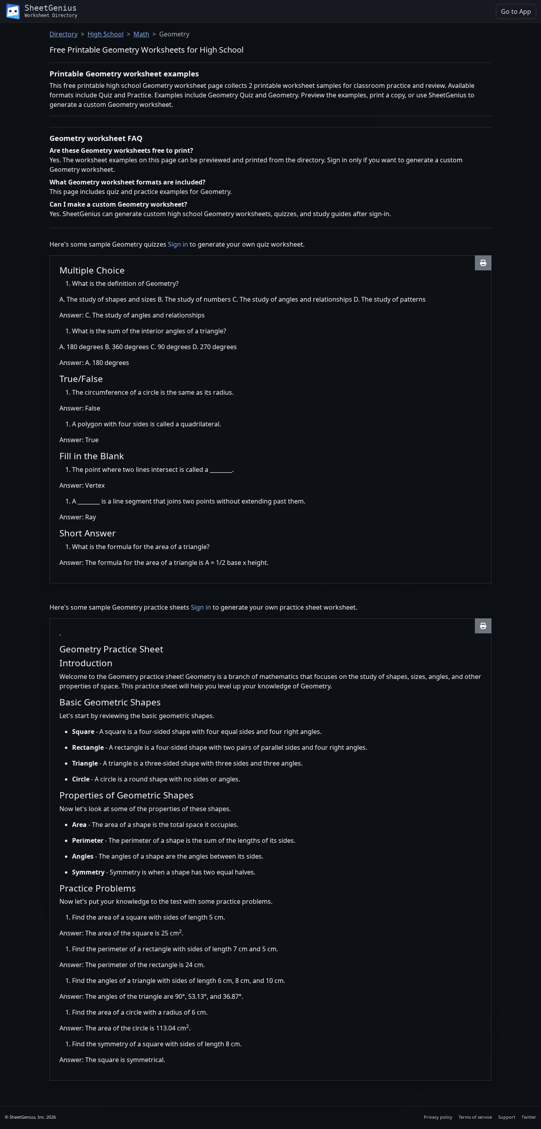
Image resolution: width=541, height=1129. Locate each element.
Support (506, 1117)
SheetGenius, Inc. (27, 1117)
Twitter (529, 1117)
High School (106, 34)
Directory (64, 34)
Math (141, 34)
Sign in (178, 244)
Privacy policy (438, 1117)
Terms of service (475, 1117)
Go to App (516, 11)
